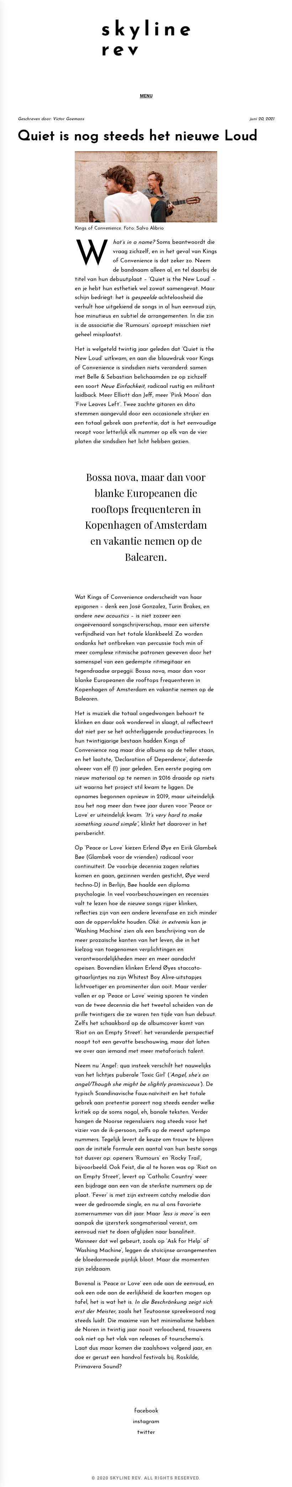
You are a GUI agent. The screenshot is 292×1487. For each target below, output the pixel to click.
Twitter (146, 1432)
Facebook (146, 1411)
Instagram (146, 1422)
